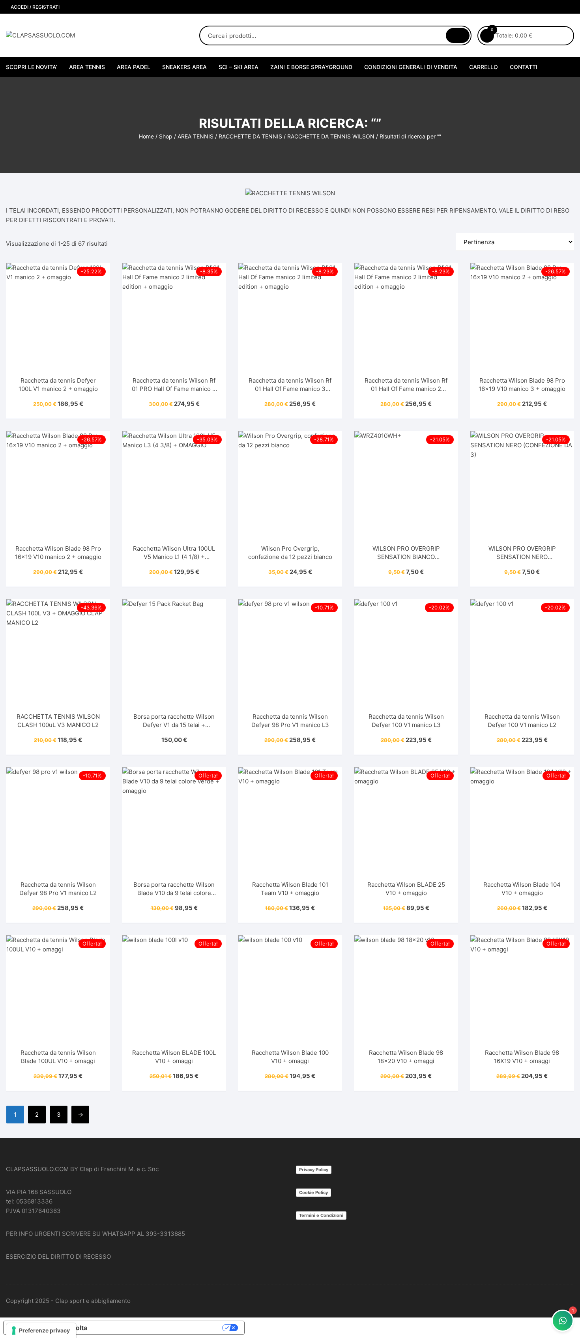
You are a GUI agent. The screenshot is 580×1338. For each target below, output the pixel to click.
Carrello (483, 67)
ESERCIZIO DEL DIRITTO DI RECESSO (58, 1256)
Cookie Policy (313, 1192)
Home (146, 136)
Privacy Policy (313, 1169)
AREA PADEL (133, 67)
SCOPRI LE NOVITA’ (31, 67)
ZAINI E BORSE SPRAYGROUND (311, 67)
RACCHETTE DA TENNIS (250, 136)
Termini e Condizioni (321, 1215)
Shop (165, 136)
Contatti (523, 67)
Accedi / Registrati (34, 7)
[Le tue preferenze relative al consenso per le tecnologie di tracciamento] (41, 1330)
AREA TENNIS (87, 67)
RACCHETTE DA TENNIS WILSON (330, 136)
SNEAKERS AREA (184, 67)
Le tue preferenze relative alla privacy (158, 1328)
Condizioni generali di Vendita (410, 67)
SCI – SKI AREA (238, 67)
